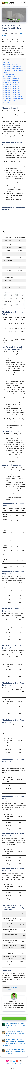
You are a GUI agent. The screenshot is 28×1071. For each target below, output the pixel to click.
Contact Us (14, 1065)
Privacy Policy (14, 1063)
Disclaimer (20, 1063)
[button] (21, 2)
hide (15, 59)
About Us (7, 1063)
